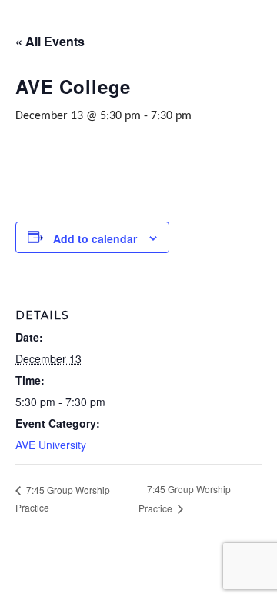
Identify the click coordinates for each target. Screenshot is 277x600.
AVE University (50, 444)
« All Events (50, 41)
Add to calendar (95, 238)
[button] (17, 17)
